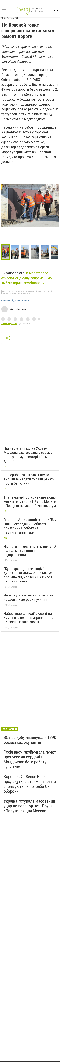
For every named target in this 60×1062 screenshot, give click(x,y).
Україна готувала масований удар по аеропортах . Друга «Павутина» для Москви (29, 806)
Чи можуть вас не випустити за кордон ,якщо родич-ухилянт (28, 597)
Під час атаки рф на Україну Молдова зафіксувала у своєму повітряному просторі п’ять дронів (28, 454)
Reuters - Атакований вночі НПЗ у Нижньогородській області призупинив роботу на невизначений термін (30, 526)
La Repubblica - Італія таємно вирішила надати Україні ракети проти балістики (29, 479)
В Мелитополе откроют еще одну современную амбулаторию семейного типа (26, 278)
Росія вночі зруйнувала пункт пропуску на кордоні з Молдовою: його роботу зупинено (30, 759)
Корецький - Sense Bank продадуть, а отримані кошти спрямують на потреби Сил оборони (30, 784)
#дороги (16, 300)
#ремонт (5, 300)
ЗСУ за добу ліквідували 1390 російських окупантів (30, 740)
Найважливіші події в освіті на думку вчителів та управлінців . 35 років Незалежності (28, 617)
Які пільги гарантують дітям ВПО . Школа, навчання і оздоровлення (30, 550)
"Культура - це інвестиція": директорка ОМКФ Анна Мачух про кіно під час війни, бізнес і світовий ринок (28, 575)
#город (25, 300)
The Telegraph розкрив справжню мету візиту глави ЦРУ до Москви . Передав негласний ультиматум (30, 501)
